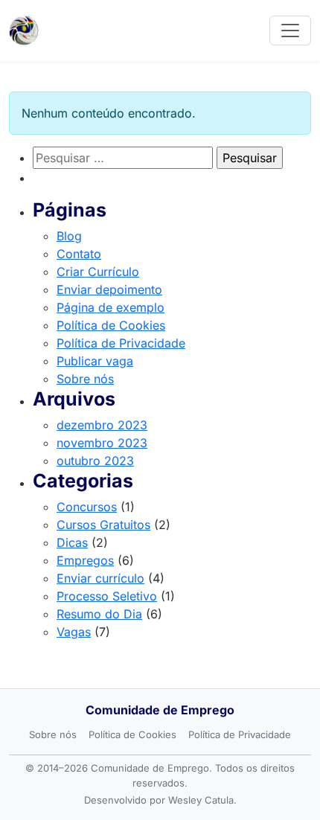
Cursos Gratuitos (103, 524)
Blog (69, 235)
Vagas (74, 631)
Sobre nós (85, 378)
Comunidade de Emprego (160, 709)
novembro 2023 (102, 442)
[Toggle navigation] (290, 30)
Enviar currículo (100, 578)
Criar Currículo (98, 271)
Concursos (87, 506)
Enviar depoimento (109, 289)
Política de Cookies (111, 325)
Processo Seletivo (107, 596)
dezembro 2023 (102, 424)
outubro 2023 (95, 460)
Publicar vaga (95, 360)
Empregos (85, 560)
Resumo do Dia (99, 613)
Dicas (72, 542)
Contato (79, 253)
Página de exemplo (110, 307)
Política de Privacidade (121, 343)
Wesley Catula (201, 800)
